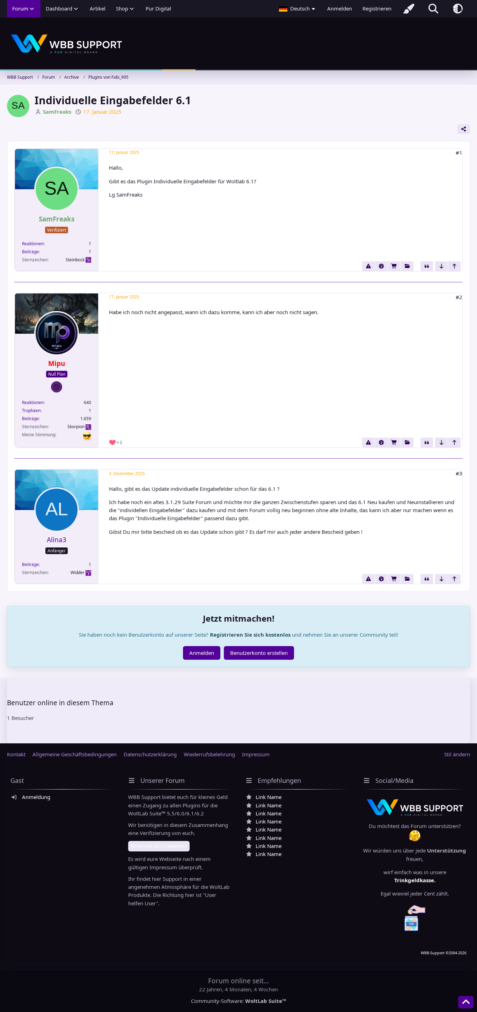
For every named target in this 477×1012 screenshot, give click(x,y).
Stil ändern (457, 754)
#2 (459, 296)
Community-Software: (238, 1000)
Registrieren (376, 8)
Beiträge (30, 252)
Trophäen (31, 410)
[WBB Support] (238, 44)
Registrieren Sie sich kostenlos (250, 634)
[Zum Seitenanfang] (454, 266)
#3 (459, 473)
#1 (459, 152)
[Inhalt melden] (368, 266)
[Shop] (394, 266)
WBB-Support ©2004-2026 (444, 952)
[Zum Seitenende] (441, 266)
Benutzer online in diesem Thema (60, 702)
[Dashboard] (381, 266)
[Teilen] (463, 129)
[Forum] (407, 266)
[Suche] (433, 8)
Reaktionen (33, 244)
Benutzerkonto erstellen (259, 652)
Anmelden (339, 8)
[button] (298, 8)
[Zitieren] (426, 266)
